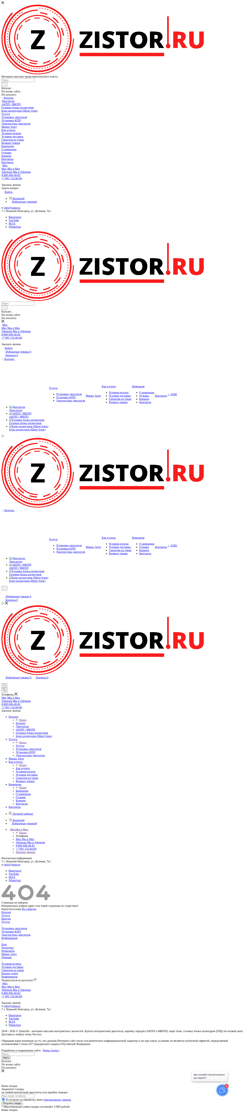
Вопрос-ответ (9, 973)
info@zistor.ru (12, 207)
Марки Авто (9, 954)
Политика (7, 947)
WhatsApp (15, 226)
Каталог (21, 723)
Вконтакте (15, 217)
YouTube (14, 220)
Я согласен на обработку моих (38, 1099)
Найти (6, 1057)
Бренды (6, 918)
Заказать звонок (25, 852)
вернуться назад (11, 909)
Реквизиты (8, 950)
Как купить (23, 768)
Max (5, 165)
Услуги (20, 745)
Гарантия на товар (12, 970)
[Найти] (4, 84)
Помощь (6, 957)
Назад (23, 719)
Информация (9, 938)
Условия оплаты (11, 963)
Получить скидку (12, 1103)
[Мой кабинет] (3, 592)
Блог (4, 944)
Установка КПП (11, 931)
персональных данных (57, 1099)
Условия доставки (12, 967)
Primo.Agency (51, 1050)
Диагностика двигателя (15, 934)
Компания (22, 790)
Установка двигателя (14, 928)
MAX (12, 223)
